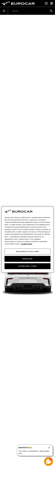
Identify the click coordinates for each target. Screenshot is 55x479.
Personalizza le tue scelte (27, 251)
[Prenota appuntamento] (46, 3)
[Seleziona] (51, 3)
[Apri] (4, 11)
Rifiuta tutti (27, 259)
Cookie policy (26, 244)
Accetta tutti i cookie (27, 266)
